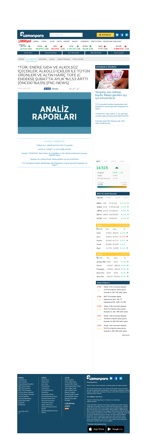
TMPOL (99, 211)
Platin (99, 265)
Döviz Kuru (28, 53)
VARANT (66, 41)
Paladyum (100, 269)
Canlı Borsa (22, 380)
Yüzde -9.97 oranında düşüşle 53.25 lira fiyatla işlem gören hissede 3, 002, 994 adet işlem (115, 328)
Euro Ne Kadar (73, 53)
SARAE (99, 207)
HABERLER (85, 41)
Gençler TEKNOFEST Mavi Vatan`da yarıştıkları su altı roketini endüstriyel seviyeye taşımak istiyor (54, 154)
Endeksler (21, 405)
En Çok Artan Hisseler (26, 392)
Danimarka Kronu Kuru (49, 396)
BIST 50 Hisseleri (24, 388)
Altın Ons (100, 276)
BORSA (36, 41)
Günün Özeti (22, 382)
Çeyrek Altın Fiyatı (71, 384)
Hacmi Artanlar (23, 396)
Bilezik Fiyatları (70, 392)
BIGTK (99, 214)
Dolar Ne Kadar (51, 53)
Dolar (99, 233)
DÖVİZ (44, 41)
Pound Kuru (46, 386)
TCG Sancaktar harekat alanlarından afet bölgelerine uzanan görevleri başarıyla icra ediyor (54, 164)
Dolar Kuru (45, 382)
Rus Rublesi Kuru (47, 390)
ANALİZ (75, 41)
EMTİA (59, 41)
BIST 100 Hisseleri (24, 390)
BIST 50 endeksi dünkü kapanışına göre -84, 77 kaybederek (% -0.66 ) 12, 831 (115, 299)
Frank (99, 244)
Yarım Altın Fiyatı (70, 388)
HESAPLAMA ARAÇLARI (112, 41)
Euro (98, 237)
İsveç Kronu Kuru (47, 403)
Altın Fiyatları (69, 380)
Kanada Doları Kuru (48, 398)
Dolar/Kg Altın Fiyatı (72, 394)
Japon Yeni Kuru (47, 405)
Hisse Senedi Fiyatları (26, 384)
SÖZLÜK (22, 45)
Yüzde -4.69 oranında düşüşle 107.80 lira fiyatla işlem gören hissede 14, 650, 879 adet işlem (116, 318)
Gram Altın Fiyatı (70, 382)
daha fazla (124, 225)
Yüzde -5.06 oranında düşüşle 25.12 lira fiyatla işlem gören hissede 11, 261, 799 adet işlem (116, 309)
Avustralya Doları (48, 394)
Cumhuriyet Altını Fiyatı (73, 386)
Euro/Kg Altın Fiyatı (71, 396)
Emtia (99, 254)
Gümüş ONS (101, 262)
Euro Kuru (45, 384)
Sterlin (99, 240)
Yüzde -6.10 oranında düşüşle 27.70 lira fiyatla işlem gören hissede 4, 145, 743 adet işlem (115, 289)
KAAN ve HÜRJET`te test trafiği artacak (54, 149)
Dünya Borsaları (24, 400)
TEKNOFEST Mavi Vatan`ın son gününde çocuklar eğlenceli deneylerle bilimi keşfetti (112, 115)
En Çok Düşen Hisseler (26, 394)
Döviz (99, 225)
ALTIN (52, 41)
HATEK (99, 218)
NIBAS (99, 203)
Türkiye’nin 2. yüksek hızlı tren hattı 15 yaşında (54, 145)
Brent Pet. (101, 273)
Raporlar (21, 403)
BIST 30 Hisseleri (24, 386)
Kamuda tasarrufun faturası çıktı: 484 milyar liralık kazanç (109, 122)
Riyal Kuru (45, 392)
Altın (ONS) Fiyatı (70, 390)
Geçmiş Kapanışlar (24, 398)
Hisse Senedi (119, 53)
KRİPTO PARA (96, 41)
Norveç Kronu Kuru (48, 400)
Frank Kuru (45, 388)
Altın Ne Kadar (96, 53)
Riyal (98, 248)
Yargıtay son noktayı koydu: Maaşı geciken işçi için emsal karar (54, 159)
